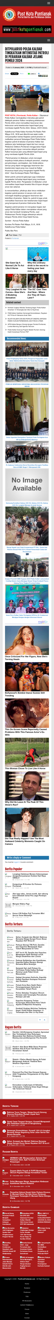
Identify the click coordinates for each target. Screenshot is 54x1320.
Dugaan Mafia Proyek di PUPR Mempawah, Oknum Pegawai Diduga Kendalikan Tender (28, 1171)
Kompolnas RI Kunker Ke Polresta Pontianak (27, 885)
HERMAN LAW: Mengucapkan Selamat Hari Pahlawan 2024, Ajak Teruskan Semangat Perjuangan (28, 1160)
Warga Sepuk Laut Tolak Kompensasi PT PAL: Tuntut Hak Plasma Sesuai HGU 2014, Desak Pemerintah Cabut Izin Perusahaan (27, 549)
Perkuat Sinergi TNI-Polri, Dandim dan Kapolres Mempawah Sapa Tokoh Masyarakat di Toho (30, 939)
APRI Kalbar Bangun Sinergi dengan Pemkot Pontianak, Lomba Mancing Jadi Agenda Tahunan (27, 325)
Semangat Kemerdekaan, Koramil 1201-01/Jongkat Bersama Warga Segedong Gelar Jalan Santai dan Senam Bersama (28, 1132)
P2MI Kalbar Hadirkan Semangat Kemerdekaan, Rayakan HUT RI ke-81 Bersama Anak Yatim (27, 314)
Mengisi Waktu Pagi (21, 904)
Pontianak (15, 238)
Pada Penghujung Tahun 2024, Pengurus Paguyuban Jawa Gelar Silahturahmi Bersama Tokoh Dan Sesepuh (27, 359)
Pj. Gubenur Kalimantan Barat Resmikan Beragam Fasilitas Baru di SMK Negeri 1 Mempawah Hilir (27, 466)
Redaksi (27, 1288)
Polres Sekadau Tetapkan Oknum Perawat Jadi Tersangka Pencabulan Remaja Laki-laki (31, 987)
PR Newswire (27, 1301)
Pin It (21, 73)
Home (27, 1284)
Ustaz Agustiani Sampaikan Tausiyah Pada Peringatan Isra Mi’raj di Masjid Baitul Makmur (27, 438)
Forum (27, 1309)
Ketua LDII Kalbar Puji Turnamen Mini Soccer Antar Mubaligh (28, 914)
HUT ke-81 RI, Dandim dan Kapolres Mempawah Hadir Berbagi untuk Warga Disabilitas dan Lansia (31, 947)
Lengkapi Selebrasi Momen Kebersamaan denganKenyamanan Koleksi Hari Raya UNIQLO (30, 876)
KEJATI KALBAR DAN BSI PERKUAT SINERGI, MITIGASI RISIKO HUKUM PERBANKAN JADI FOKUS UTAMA (27, 320)
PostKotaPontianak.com (26, 1279)
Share (7, 73)
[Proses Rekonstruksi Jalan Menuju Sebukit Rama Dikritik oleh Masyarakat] (9, 1262)
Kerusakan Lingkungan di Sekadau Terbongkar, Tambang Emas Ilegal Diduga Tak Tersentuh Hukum (30, 1086)
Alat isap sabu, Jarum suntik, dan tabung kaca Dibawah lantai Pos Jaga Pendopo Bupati (30, 895)
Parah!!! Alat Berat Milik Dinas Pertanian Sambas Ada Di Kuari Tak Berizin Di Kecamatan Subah (30, 1048)
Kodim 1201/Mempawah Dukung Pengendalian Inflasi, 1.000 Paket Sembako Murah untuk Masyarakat (30, 1010)
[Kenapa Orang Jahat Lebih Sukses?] (44, 1233)
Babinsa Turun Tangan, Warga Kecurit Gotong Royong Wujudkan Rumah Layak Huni (27, 1113)
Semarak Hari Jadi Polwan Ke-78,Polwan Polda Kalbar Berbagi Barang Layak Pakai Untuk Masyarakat (29, 963)
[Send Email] (39, 73)
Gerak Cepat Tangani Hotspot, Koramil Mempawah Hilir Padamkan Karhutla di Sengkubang (28, 1122)
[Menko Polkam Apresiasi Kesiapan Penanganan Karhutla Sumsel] (44, 1262)
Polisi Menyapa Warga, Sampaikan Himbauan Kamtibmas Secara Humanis (29, 1182)
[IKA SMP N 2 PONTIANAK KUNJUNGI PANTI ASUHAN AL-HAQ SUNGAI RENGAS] (44, 1218)
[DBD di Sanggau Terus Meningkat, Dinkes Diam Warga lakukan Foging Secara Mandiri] (27, 1262)
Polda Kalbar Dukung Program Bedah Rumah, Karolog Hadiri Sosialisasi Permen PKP (26, 331)
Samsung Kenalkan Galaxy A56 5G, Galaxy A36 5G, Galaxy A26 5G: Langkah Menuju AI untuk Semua (27, 504)
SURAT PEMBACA (27, 1305)
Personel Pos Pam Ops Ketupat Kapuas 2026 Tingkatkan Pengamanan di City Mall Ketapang (30, 1074)
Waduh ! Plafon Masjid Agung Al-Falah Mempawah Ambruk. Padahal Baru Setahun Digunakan (29, 1061)
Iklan (27, 1313)
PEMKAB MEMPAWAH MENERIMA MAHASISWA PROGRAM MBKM (27, 385)
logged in (17, 862)
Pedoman (27, 1292)
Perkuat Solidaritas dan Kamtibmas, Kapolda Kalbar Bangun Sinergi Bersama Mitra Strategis (31, 954)
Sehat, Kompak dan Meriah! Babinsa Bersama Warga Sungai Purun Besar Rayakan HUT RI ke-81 (28, 1142)
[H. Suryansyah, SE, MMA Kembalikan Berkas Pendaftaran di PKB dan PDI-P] (44, 1248)
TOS (27, 1296)
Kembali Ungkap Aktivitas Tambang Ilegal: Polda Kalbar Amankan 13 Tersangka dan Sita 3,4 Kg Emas (27, 308)
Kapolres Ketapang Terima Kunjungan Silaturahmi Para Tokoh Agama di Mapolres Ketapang (31, 995)
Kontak (27, 1318)
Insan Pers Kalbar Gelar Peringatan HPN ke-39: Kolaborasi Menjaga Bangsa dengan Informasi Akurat (27, 616)
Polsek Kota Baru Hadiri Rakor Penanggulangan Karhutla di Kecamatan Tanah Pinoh (29, 979)
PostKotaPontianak (39, 67)
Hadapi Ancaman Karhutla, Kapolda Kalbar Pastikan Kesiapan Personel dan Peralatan (31, 971)
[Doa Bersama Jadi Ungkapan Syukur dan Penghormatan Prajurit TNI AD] (9, 1233)
